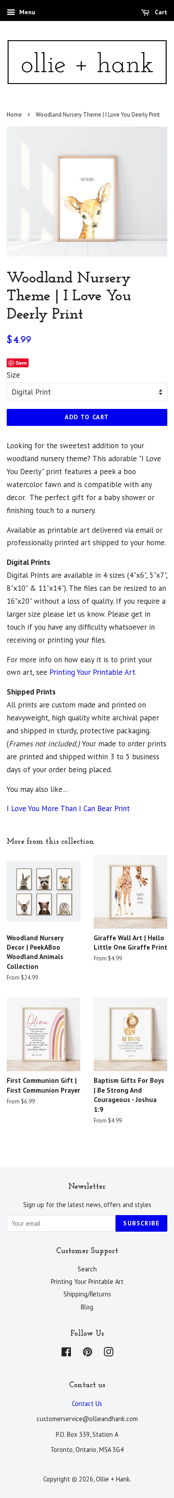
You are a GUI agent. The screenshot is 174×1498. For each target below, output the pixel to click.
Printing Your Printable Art (92, 672)
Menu (26, 12)
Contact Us (87, 1403)
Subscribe (141, 1223)
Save (21, 362)
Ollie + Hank (113, 1479)
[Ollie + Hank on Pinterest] (87, 1353)
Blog (87, 1307)
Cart (160, 12)
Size (13, 375)
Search (87, 1269)
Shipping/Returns (87, 1294)
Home (14, 114)
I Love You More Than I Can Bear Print (68, 808)
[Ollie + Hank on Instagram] (108, 1353)
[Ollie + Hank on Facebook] (66, 1353)
